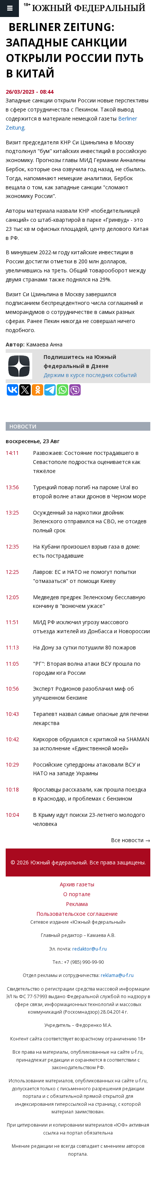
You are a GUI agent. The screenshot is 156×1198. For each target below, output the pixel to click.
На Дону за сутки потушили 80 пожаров (84, 647)
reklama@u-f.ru (117, 975)
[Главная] (89, 8)
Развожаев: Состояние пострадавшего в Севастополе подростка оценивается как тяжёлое (86, 462)
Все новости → (130, 840)
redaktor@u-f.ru (89, 949)
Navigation (9, 8)
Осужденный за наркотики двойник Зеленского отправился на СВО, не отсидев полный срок (90, 521)
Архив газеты (77, 884)
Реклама (77, 903)
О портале (76, 894)
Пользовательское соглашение (77, 913)
